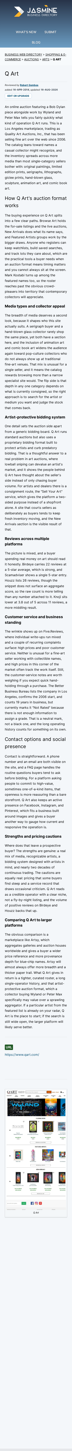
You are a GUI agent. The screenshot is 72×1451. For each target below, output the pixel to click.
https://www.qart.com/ (22, 1055)
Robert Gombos (29, 85)
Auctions (31, 59)
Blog (36, 42)
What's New (26, 32)
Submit (50, 32)
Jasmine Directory (36, 11)
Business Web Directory (23, 54)
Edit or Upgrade (18, 95)
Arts (45, 59)
